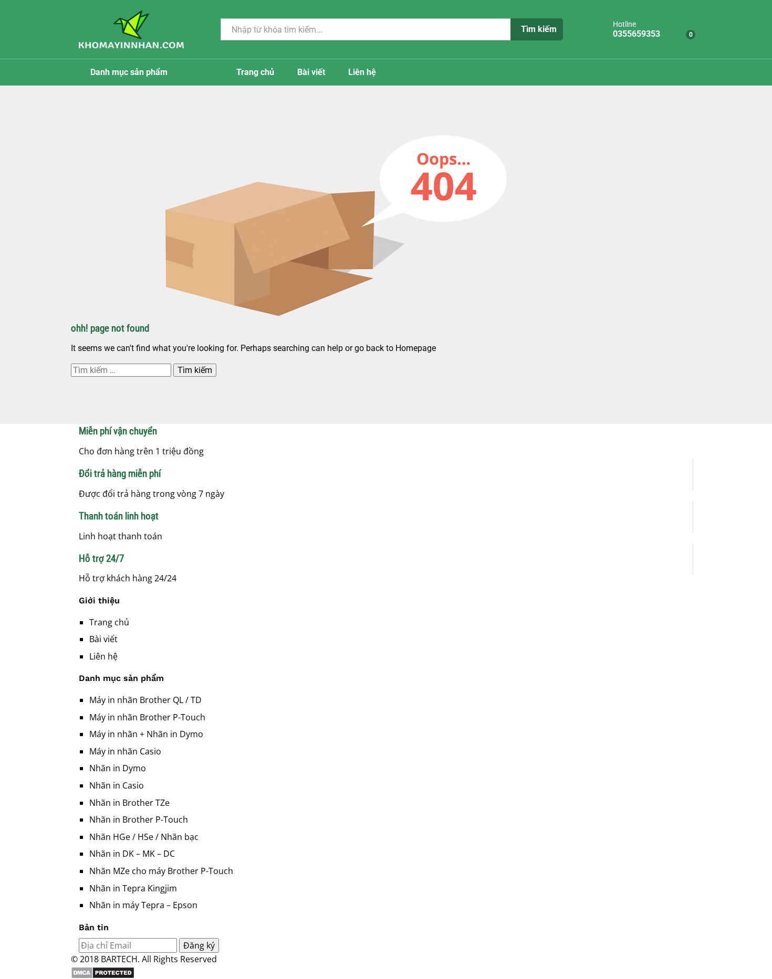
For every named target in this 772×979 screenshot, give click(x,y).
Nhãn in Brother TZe (129, 802)
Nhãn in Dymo (117, 768)
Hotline (624, 24)
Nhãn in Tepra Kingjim (133, 888)
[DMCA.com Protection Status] (386, 972)
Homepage (415, 348)
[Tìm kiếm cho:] (122, 370)
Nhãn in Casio (116, 785)
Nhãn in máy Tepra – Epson (143, 905)
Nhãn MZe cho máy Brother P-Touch (161, 871)
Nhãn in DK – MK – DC (132, 853)
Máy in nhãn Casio (125, 751)
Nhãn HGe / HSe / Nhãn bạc (144, 837)
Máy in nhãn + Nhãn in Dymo (146, 734)
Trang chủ (255, 72)
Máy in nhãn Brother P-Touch (147, 717)
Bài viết (311, 72)
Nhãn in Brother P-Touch (138, 819)
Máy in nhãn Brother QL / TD (145, 700)
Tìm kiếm (539, 29)
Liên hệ (362, 72)
